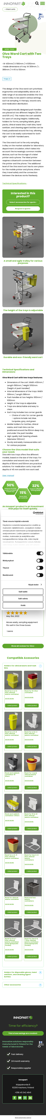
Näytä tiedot (33, 585)
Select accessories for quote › (23, 202)
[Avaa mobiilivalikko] (42, 3)
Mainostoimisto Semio (23, 1118)
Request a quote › (23, 208)
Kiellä (23, 605)
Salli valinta (23, 598)
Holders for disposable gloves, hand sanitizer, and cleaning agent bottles (20, 974)
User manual (8, 475)
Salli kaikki (23, 592)
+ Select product (12, 705)
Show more (9, 698)
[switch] (40, 561)
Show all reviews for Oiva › (23, 646)
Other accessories (12, 985)
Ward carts (10, 9)
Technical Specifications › (14, 183)
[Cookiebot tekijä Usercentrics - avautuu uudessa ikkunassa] (33, 513)
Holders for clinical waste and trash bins (20, 667)
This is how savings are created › (23, 1033)
